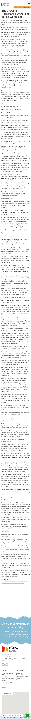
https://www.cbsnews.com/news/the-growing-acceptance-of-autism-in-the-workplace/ (14, 583)
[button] (29, 3)
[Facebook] (3, 664)
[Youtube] (6, 664)
